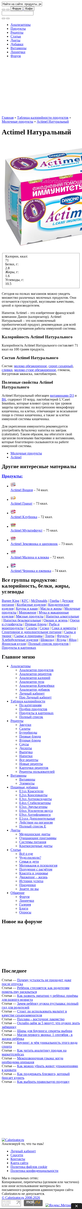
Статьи (15, 36)
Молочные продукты (17, 121)
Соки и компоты (64, 628)
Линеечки (17, 52)
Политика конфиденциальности (34, 1171)
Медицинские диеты (34, 834)
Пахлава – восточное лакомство (41, 1019)
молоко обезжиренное (30, 366)
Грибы (54, 601)
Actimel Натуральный (53, 121)
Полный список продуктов (48, 644)
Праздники (27, 885)
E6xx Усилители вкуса (36, 811)
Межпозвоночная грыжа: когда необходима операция (32, 1060)
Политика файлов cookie (28, 1167)
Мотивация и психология (38, 865)
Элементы (27, 783)
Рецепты (16, 32)
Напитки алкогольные (62, 616)
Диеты (15, 40)
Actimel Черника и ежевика (30, 571)
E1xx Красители (31, 791)
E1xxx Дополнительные (37, 818)
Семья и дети (29, 861)
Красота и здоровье (33, 873)
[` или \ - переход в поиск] (3, 9)
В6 (4, 399)
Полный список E (32, 826)
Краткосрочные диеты (35, 846)
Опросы (25, 912)
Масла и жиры (51, 608)
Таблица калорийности (27, 701)
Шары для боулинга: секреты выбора (44, 1031)
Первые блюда (36, 624)
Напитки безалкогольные (22, 620)
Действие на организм (36, 822)
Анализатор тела (31, 682)
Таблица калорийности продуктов (42, 117)
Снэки (44, 628)
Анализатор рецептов (35, 674)
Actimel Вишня (21, 490)
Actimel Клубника (23, 517)
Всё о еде (26, 854)
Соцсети (16, 1155)
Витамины (18, 48)
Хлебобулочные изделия (20, 640)
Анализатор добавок (34, 689)
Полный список (31, 717)
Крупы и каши (27, 608)
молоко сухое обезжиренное (35, 370)
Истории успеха (31, 881)
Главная (8, 117)
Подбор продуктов (33, 709)
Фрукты (63, 636)
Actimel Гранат (21, 503)
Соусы (24, 744)
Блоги (23, 908)
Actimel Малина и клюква (29, 557)
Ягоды (61, 640)
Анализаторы (20, 24)
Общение (17, 893)
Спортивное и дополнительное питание (32, 632)
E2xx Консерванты (33, 795)
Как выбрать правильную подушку (43, 1081)
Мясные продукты (30, 616)
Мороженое (27, 612)
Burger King (10, 601)
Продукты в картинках (19, 647)
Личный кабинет (32, 693)
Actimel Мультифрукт (26, 530)
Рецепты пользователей (37, 771)
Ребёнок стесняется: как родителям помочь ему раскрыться (35, 990)
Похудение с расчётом (35, 869)
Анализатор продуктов (36, 670)
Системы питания (32, 842)
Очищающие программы (37, 838)
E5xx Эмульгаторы (33, 807)
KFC (25, 601)
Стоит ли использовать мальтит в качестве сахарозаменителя (34, 1013)
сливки (7, 370)
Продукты (18, 28)
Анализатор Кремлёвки (36, 685)
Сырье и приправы (28, 636)
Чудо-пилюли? (30, 857)
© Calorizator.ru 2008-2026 (21, 1197)
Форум (16, 8)
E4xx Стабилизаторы (35, 803)
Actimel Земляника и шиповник (34, 544)
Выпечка (26, 752)
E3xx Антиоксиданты (35, 799)
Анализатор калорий (34, 678)
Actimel (15, 457)
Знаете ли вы (29, 889)
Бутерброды (28, 732)
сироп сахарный (61, 366)
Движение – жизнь (33, 877)
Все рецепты (28, 760)
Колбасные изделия (31, 604)
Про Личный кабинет (35, 697)
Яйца (73, 640)
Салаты (31, 628)
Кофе (29, 8)
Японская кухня (14, 644)
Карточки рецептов (33, 768)
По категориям (30, 705)
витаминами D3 (62, 395)
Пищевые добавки (24, 787)
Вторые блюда (30, 740)
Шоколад (47, 640)
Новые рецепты (31, 764)
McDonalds (39, 601)
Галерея (25, 904)
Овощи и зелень (56, 620)
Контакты (17, 1159)
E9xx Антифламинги (35, 814)
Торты (49, 636)
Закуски (25, 725)
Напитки (26, 756)
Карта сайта (19, 1163)
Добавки (16, 44)
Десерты (25, 748)
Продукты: (12, 476)
